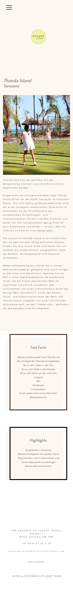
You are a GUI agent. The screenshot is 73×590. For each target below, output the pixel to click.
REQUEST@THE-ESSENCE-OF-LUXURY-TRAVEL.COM (36, 551)
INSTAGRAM (36, 562)
